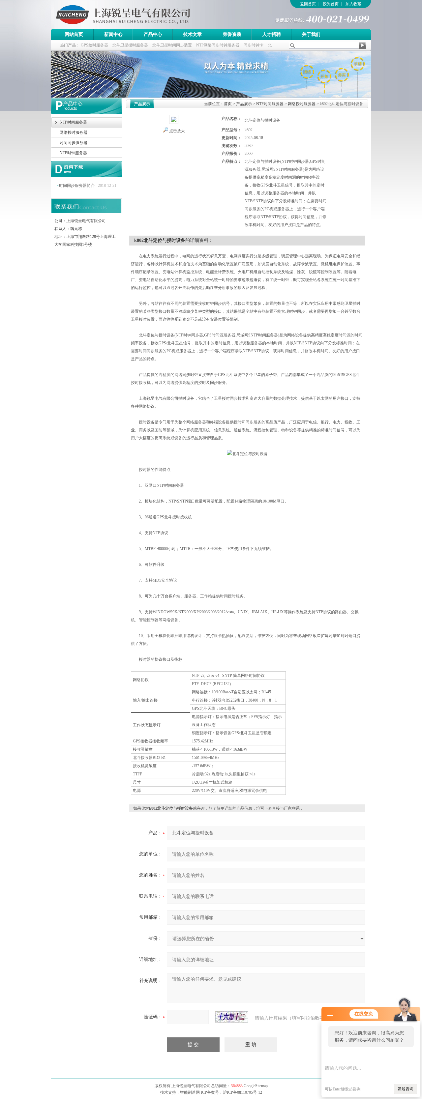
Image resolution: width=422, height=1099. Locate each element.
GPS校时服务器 (94, 45)
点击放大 (177, 131)
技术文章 (192, 34)
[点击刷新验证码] (231, 1017)
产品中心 (153, 34)
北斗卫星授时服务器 (130, 45)
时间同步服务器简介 (77, 185)
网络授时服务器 (73, 132)
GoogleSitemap (256, 1086)
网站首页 (74, 34)
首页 (228, 103)
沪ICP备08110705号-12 (242, 1092)
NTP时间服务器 (73, 122)
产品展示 (244, 103)
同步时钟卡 (253, 45)
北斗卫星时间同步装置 (172, 45)
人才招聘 (271, 34)
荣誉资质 (232, 34)
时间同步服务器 (73, 142)
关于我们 (311, 34)
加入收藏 (353, 4)
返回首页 (308, 4)
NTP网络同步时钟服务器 (217, 45)
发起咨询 (405, 1088)
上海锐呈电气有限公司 (141, 14)
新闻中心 (113, 34)
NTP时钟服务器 (73, 153)
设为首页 (331, 4)
